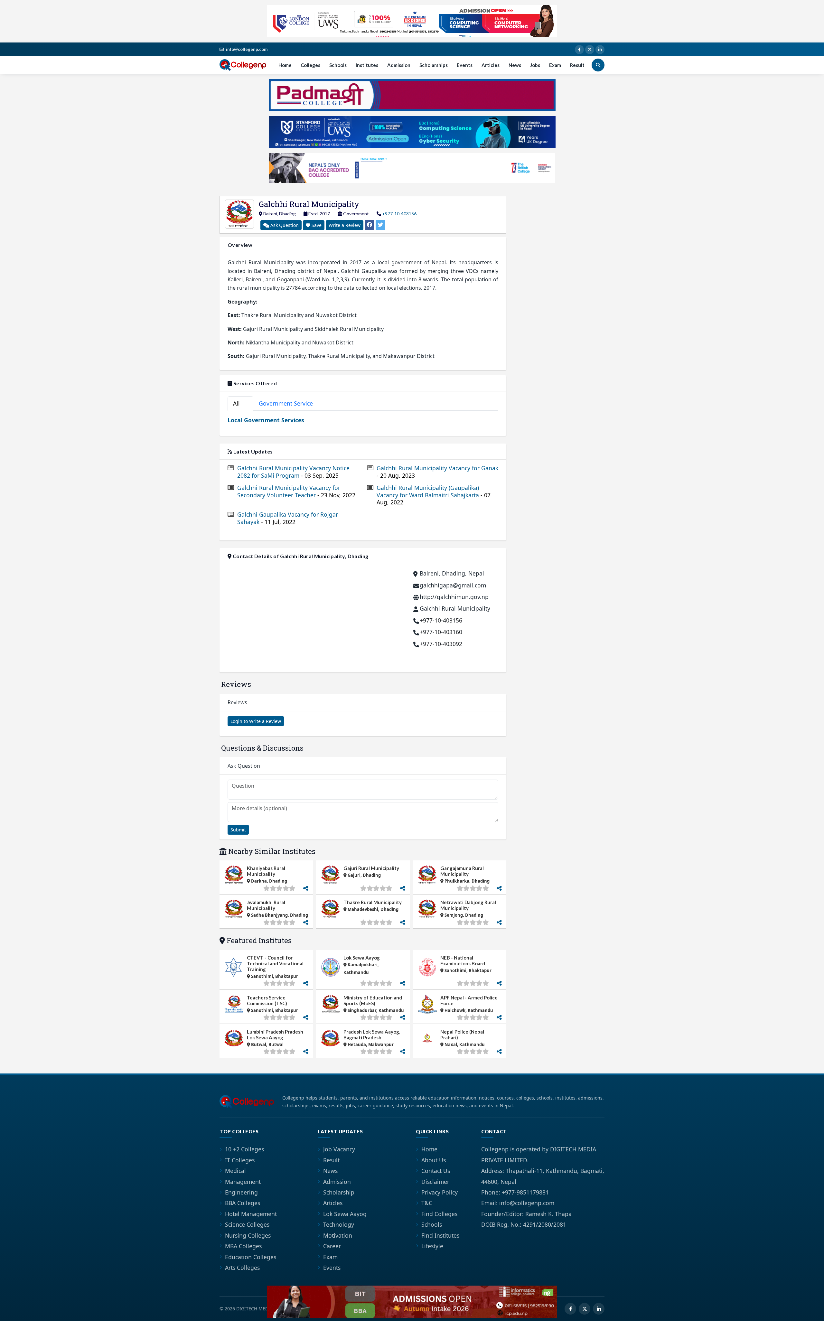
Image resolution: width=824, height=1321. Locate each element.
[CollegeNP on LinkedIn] (599, 49)
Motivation (337, 1235)
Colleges (310, 65)
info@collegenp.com (246, 49)
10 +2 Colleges (244, 1149)
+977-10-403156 (399, 213)
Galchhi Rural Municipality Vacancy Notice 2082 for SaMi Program (293, 471)
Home (285, 65)
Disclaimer (435, 1181)
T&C (426, 1203)
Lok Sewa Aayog (345, 1214)
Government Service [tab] (289, 403)
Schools (338, 65)
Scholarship (338, 1192)
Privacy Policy (439, 1192)
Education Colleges (250, 1257)
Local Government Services (266, 420)
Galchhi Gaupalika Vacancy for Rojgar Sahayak (287, 518)
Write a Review (344, 225)
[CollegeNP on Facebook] (579, 49)
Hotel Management (251, 1214)
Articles (491, 65)
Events (465, 65)
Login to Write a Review (255, 721)
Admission (398, 65)
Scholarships (433, 65)
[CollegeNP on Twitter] (589, 49)
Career (332, 1246)
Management (243, 1181)
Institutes (367, 65)
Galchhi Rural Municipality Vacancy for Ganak (437, 471)
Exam (555, 65)
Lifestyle (432, 1246)
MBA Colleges (243, 1246)
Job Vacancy (339, 1149)
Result (577, 65)
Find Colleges (439, 1214)
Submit (238, 830)
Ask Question (284, 225)
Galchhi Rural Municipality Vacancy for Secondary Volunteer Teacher (296, 491)
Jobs (535, 65)
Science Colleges (247, 1224)
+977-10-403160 (441, 632)
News (515, 65)
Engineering (241, 1192)
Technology (338, 1224)
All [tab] (239, 403)
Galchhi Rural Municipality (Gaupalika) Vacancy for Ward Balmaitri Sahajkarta (434, 495)
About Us (433, 1160)
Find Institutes (440, 1235)
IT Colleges (240, 1160)
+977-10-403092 (441, 644)
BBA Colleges (242, 1203)
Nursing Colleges (248, 1235)
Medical (235, 1171)
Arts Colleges (242, 1267)
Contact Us (435, 1171)
